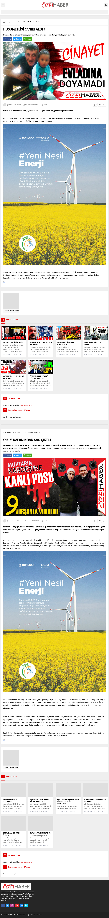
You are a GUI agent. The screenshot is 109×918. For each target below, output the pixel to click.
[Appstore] (21, 905)
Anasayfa (8, 22)
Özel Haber (16, 22)
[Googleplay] (26, 905)
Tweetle (18, 39)
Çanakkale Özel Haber (14, 105)
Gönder (28, 39)
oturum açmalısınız (25, 405)
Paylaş (9, 39)
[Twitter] (7, 905)
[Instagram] (12, 905)
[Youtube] (17, 905)
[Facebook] (3, 905)
